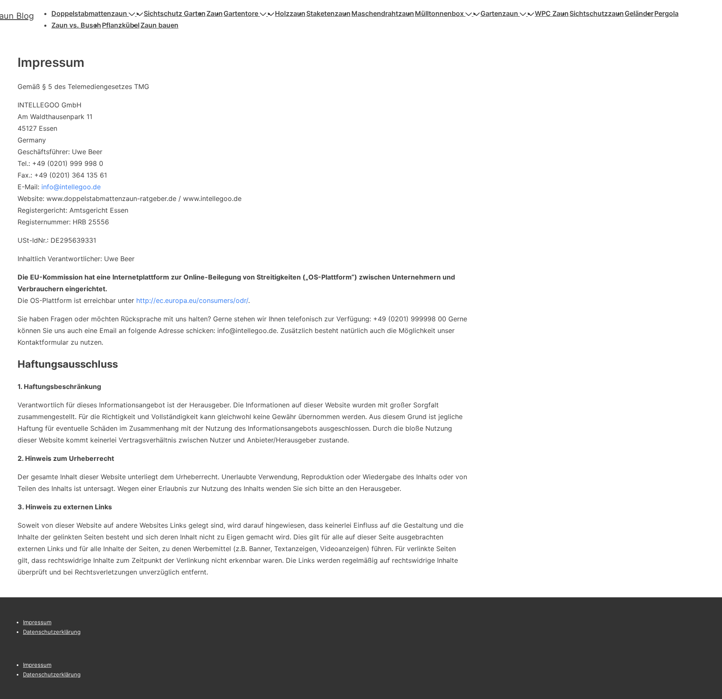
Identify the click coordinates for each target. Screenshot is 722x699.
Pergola (666, 13)
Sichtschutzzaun (596, 13)
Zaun (214, 13)
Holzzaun (290, 13)
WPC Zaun (552, 13)
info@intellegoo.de (71, 187)
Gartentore (241, 13)
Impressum (37, 622)
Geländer (639, 13)
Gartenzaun (499, 13)
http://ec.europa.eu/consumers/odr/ (192, 300)
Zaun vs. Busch (76, 25)
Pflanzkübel (121, 25)
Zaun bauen (159, 25)
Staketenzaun (328, 13)
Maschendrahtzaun (382, 13)
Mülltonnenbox (439, 13)
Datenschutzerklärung (52, 631)
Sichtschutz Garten (175, 13)
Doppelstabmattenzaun (89, 13)
